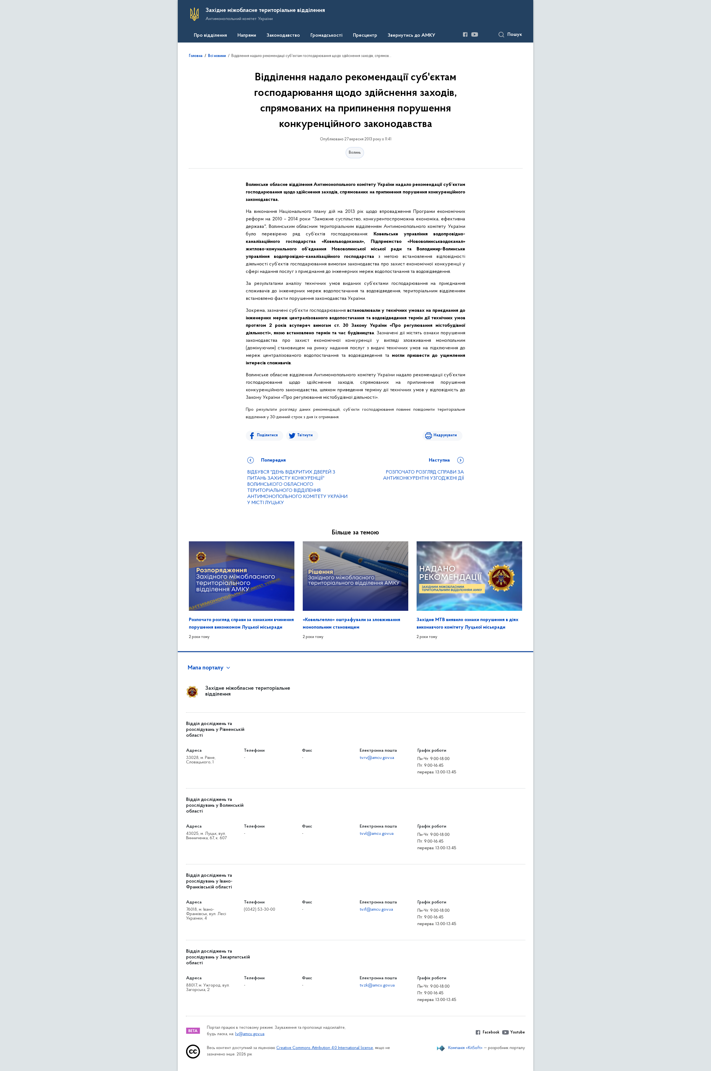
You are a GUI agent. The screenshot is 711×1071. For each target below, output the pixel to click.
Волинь (355, 153)
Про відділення (210, 35)
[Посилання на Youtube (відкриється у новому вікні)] (474, 34)
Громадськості (326, 35)
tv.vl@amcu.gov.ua (377, 833)
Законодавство (283, 35)
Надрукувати (445, 435)
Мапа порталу (206, 668)
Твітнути (305, 435)
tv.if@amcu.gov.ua (376, 909)
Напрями (246, 35)
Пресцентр (365, 35)
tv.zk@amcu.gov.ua (377, 985)
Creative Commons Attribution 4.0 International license (324, 1048)
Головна (195, 56)
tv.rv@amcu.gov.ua (377, 758)
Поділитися (267, 435)
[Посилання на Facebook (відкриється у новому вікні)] (465, 34)
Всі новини (217, 56)
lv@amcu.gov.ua (249, 1034)
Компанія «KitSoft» (465, 1048)
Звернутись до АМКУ (411, 35)
